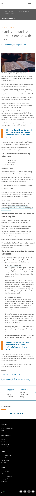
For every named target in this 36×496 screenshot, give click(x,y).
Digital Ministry (5, 444)
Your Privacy (4, 463)
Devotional (8, 44)
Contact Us (4, 458)
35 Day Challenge (10, 395)
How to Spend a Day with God (10, 366)
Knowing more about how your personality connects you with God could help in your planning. (17, 208)
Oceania (16, 8)
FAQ (2, 430)
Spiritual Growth (24, 12)
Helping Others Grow (7, 479)
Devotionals (9, 13)
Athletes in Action (6, 447)
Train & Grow (10, 12)
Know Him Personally (7, 428)
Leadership (4, 481)
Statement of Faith (6, 455)
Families (3, 442)
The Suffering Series (8, 18)
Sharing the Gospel (6, 476)
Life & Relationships (6, 474)
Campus (3, 439)
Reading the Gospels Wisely (24, 394)
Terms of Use (5, 460)
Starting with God (19, 44)
